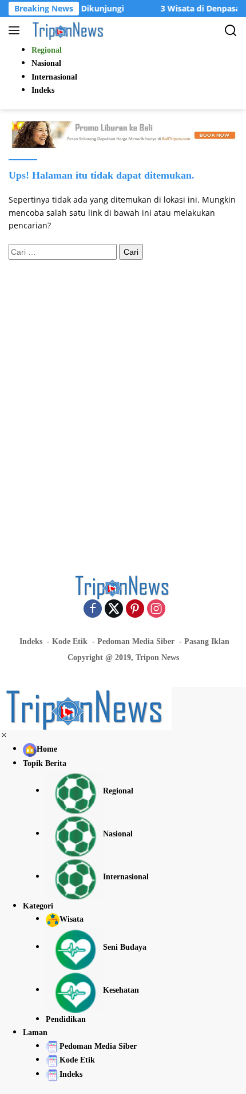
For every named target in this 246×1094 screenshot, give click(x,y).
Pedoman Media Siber (135, 641)
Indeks (30, 641)
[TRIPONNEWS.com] (67, 30)
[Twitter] (114, 609)
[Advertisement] (123, 400)
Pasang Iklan (206, 641)
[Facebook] (93, 609)
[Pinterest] (135, 609)
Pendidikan (66, 1019)
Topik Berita (44, 763)
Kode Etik (70, 641)
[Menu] (16, 30)
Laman (35, 1032)
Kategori (38, 906)
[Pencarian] (230, 30)
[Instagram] (156, 609)
